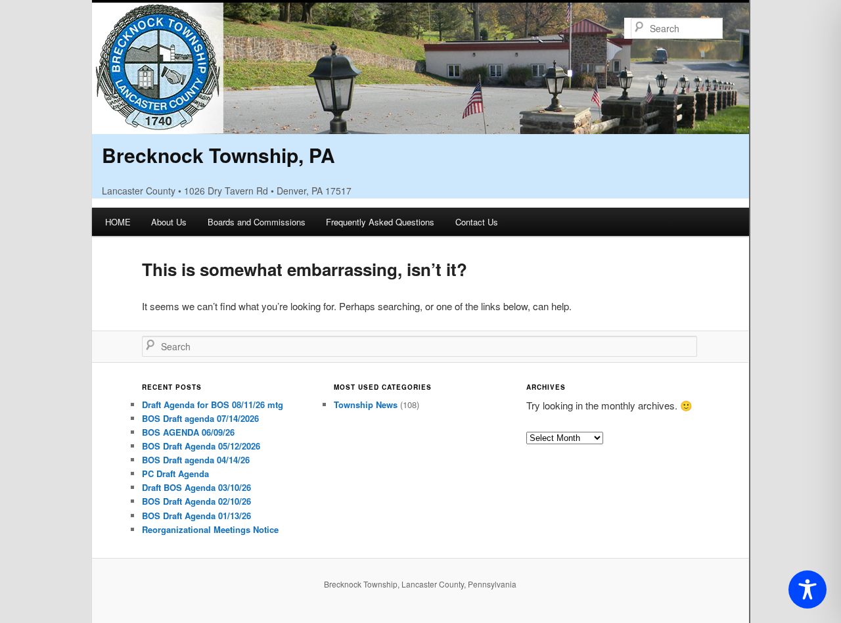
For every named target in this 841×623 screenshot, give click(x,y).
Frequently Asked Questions (380, 222)
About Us (169, 222)
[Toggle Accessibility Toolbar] (807, 589)
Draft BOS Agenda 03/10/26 (196, 487)
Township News (366, 404)
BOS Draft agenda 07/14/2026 (200, 418)
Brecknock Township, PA (218, 155)
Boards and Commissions (257, 222)
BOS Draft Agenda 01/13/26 (196, 515)
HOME (118, 222)
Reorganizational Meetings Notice (210, 529)
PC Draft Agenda (175, 473)
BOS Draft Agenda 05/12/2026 (201, 446)
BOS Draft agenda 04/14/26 (196, 459)
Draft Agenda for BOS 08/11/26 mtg (212, 404)
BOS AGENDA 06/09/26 (188, 432)
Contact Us (476, 222)
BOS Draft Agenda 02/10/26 (196, 501)
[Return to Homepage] (420, 125)
